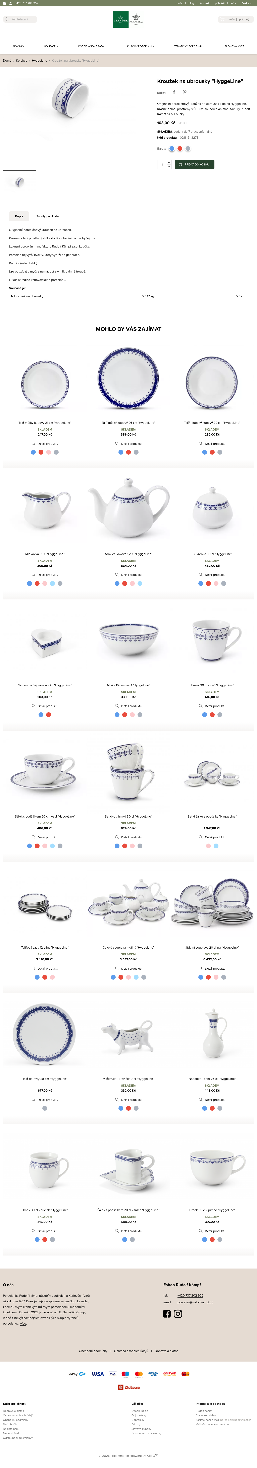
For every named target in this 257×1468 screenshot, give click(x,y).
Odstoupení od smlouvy (18, 1438)
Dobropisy (138, 1420)
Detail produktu (48, 444)
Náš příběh (10, 1424)
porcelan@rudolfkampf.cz (195, 1302)
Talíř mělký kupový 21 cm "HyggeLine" (44, 422)
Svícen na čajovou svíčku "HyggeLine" (44, 685)
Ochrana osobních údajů (131, 1351)
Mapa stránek (11, 1433)
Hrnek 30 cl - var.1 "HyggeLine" (212, 685)
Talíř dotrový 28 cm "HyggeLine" (44, 1078)
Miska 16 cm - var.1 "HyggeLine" (128, 685)
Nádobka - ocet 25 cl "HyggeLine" (212, 1078)
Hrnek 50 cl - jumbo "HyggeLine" (212, 1210)
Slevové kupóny (141, 1429)
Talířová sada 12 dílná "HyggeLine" (44, 947)
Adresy (136, 1424)
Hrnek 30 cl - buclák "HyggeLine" (45, 1210)
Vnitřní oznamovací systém (212, 1424)
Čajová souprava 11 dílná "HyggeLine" (128, 947)
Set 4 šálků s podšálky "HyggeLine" (212, 816)
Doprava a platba (166, 1351)
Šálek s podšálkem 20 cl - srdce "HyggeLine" (128, 1210)
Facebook (167, 1314)
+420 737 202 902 (26, 3)
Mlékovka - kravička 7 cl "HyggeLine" (128, 1078)
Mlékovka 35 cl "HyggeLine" (44, 554)
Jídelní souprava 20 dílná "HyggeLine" (212, 947)
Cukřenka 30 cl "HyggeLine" (212, 554)
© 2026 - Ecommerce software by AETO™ (128, 1455)
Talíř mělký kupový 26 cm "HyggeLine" (128, 422)
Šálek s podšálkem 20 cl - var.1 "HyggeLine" (45, 816)
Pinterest (185, 92)
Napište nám (10, 1429)
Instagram (178, 1314)
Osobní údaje (140, 1411)
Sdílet (174, 92)
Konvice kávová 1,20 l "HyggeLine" (128, 554)
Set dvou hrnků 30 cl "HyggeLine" (128, 816)
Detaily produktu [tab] (47, 216)
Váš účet (137, 1404)
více (23, 1323)
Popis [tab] (19, 216)
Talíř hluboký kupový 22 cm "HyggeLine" (212, 422)
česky (245, 3)
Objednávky (139, 1415)
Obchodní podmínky (93, 1351)
